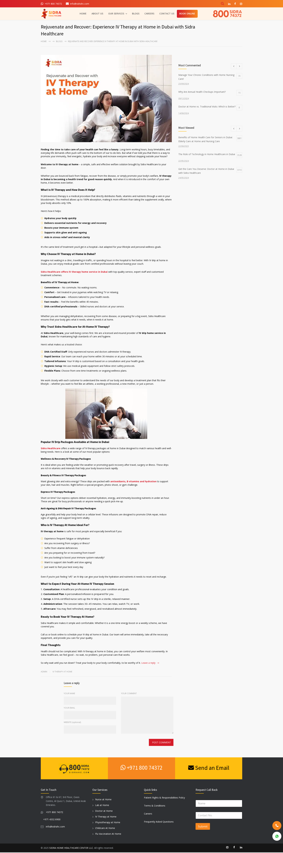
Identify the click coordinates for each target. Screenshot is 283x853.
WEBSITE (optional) (72, 722)
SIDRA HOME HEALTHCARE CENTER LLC (71, 847)
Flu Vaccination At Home (108, 833)
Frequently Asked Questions (159, 821)
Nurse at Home (103, 799)
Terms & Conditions (154, 805)
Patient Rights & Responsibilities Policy (164, 797)
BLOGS (135, 13)
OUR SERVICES (116, 13)
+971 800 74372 (144, 767)
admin (44, 671)
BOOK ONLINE (187, 13)
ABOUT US (97, 13)
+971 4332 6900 (51, 819)
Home (44, 41)
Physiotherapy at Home (107, 822)
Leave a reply (148, 662)
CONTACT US (166, 13)
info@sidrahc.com (55, 826)
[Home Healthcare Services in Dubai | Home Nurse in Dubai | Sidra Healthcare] (51, 14)
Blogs (59, 41)
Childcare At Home (105, 828)
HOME (83, 13)
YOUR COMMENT (129, 693)
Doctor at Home (104, 810)
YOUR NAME (69, 693)
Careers (148, 813)
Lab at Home (102, 805)
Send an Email (211, 767)
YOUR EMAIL (69, 707)
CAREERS (149, 13)
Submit (203, 826)
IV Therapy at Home (62, 671)
